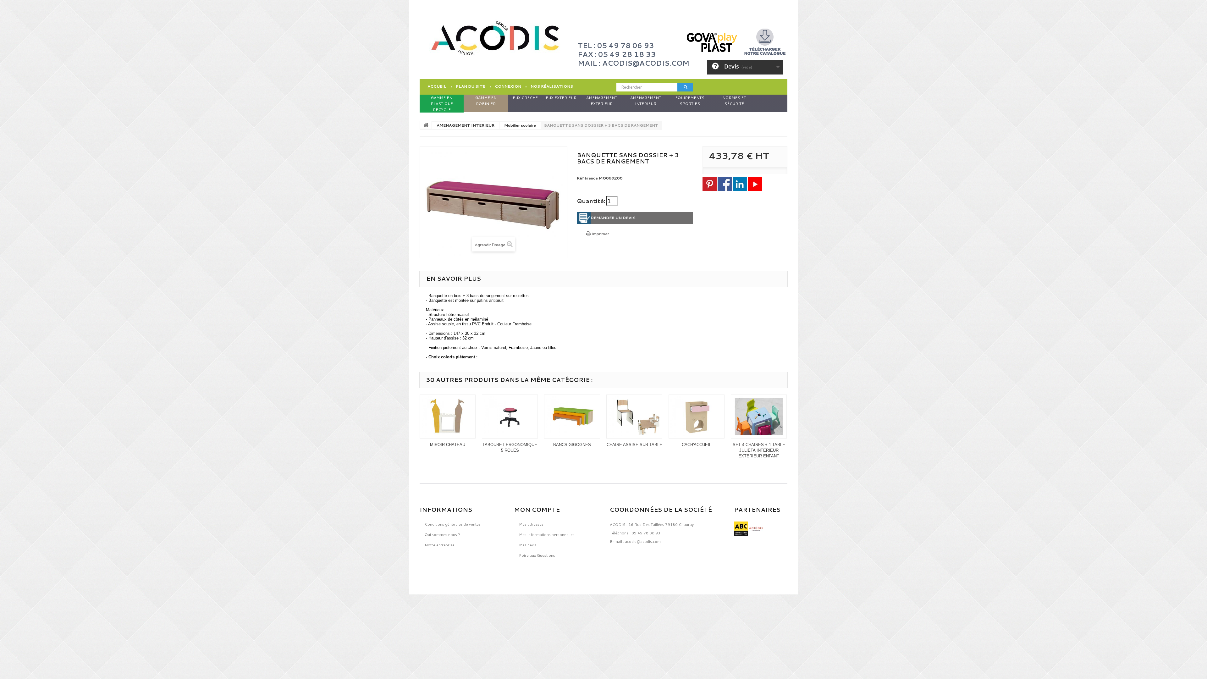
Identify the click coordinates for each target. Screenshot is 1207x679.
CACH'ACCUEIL (696, 444)
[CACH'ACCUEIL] (697, 417)
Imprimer (600, 233)
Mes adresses (531, 524)
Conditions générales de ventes (453, 524)
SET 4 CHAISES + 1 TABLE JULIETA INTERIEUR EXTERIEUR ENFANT (759, 450)
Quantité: (591, 201)
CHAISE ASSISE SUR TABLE (634, 444)
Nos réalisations (552, 86)
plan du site (470, 86)
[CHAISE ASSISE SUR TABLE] (634, 417)
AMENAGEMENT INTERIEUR (465, 125)
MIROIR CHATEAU (447, 444)
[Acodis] (495, 38)
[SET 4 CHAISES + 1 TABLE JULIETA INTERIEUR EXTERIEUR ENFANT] (759, 417)
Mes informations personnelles (547, 534)
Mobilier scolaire (520, 125)
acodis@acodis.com (643, 541)
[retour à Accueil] (426, 125)
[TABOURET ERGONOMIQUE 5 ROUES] (510, 417)
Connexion (508, 86)
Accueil (436, 86)
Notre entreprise (440, 545)
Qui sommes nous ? (442, 534)
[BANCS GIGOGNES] (572, 417)
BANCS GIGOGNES (572, 444)
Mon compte (537, 509)
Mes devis (528, 545)
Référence (587, 178)
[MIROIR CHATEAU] (448, 417)
